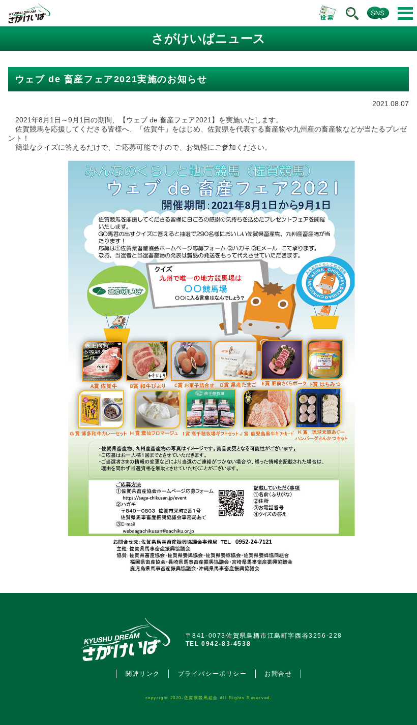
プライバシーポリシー (212, 673)
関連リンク (143, 673)
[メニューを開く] (405, 13)
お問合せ (278, 673)
